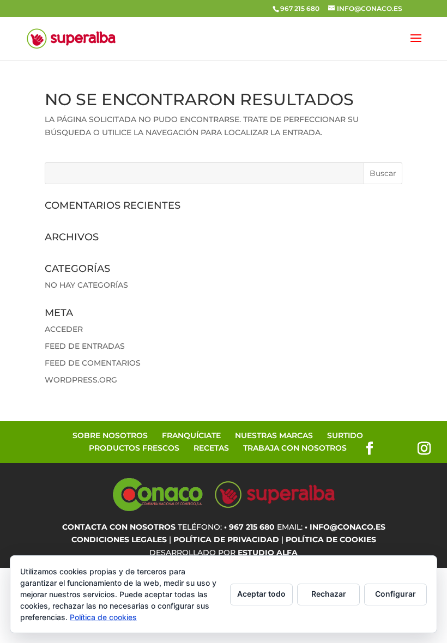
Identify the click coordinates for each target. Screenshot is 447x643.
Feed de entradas (85, 346)
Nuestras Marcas (274, 435)
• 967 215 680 (249, 527)
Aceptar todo (261, 593)
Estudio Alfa (268, 552)
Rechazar (328, 593)
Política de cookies (103, 617)
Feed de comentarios (93, 363)
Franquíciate (191, 435)
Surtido (345, 435)
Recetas (211, 448)
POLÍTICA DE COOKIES (331, 539)
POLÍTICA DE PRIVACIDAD (226, 539)
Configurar (395, 593)
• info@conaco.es (345, 527)
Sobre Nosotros (110, 435)
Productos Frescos (134, 448)
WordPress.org (81, 380)
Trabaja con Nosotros (295, 448)
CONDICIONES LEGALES (119, 539)
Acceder (64, 329)
